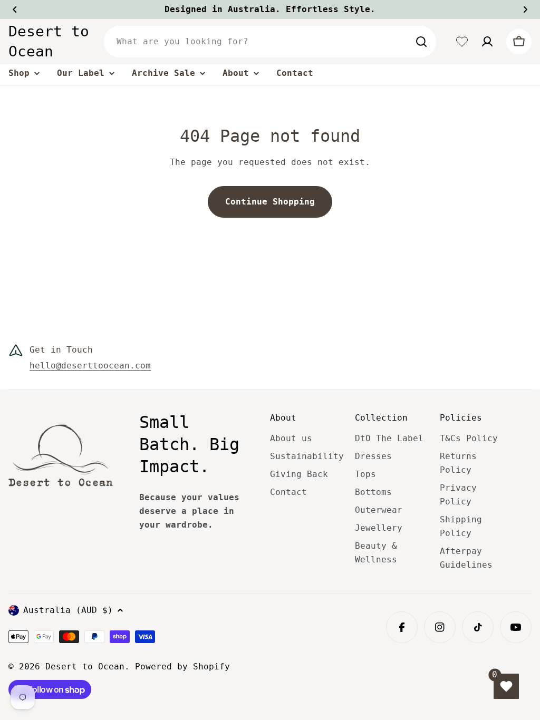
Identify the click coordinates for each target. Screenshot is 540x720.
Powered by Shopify (182, 666)
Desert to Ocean (48, 41)
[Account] (487, 41)
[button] (14, 9)
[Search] (421, 41)
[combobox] (270, 41)
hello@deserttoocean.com (90, 366)
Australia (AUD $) (68, 610)
